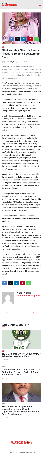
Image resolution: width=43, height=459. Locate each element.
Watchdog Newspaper (13, 62)
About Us (8, 447)
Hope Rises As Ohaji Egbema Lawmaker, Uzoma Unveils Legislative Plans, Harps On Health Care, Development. (20, 410)
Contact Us (19, 447)
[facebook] (11, 39)
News (3, 46)
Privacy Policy (32, 447)
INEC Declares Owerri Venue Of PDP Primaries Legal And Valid (21, 355)
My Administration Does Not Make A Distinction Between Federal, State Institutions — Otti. (21, 372)
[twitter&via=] (17, 39)
